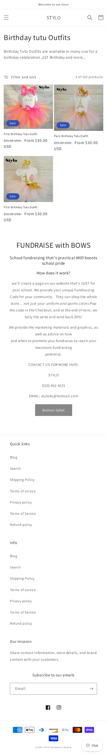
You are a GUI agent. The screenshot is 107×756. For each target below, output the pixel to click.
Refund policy (21, 524)
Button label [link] (54, 410)
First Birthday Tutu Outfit (21, 134)
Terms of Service (23, 513)
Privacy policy (21, 502)
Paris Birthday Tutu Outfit (71, 136)
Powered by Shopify (61, 747)
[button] (6, 17)
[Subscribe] (91, 689)
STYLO (47, 747)
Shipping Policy (22, 479)
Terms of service (23, 491)
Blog (13, 457)
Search (15, 468)
